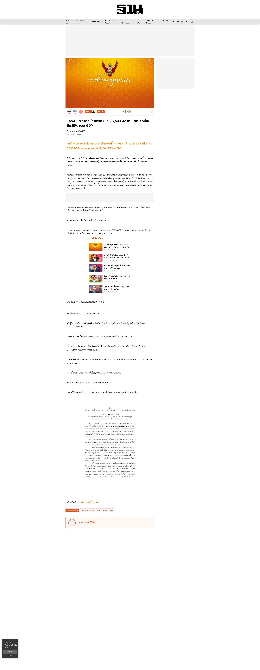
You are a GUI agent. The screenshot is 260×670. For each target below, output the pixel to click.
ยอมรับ (10, 651)
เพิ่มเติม (5, 647)
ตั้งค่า (10, 655)
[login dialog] (192, 22)
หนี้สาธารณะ (108, 510)
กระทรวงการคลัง (87, 510)
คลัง (98, 510)
